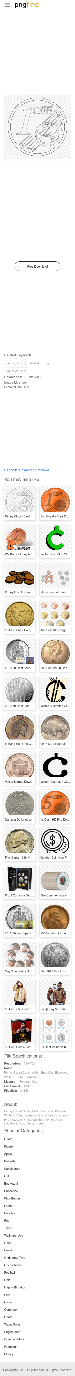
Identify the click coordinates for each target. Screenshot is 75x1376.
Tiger (7, 1228)
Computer (11, 1309)
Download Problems (34, 470)
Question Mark (14, 1339)
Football (9, 1272)
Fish (7, 1294)
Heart (8, 1139)
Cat (6, 1176)
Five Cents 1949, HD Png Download (28, 857)
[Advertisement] (37, 57)
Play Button (12, 1198)
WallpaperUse (13, 1235)
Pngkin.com (12, 1331)
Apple (8, 1153)
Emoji (8, 1250)
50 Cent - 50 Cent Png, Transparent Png (31, 1009)
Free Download (37, 266)
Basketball (11, 1183)
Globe (8, 1302)
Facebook (11, 1346)
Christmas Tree (14, 1257)
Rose (7, 1242)
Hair (7, 1280)
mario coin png (16, 370)
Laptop (8, 1205)
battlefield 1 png (38, 363)
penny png (13, 363)
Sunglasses (12, 1168)
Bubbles (9, 1213)
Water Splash (13, 1324)
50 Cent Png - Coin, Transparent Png (29, 630)
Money (9, 1354)
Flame (8, 1146)
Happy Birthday (14, 1287)
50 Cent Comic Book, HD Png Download (31, 1047)
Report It (10, 470)
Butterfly (10, 1161)
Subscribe (11, 1191)
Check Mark (12, 1265)
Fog (6, 1220)
